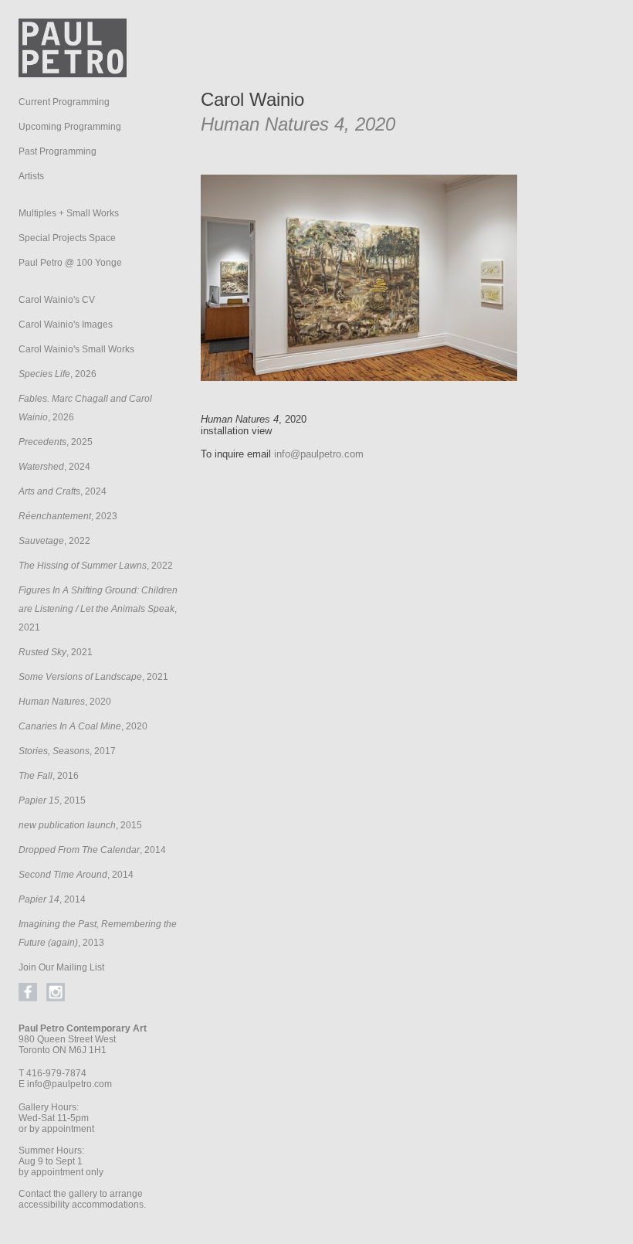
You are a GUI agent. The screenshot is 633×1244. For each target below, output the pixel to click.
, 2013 (98, 933)
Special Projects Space (67, 238)
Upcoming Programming (70, 126)
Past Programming (57, 151)
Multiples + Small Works (69, 213)
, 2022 (54, 540)
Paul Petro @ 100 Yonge (70, 262)
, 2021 (98, 609)
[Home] (73, 73)
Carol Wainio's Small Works (76, 349)
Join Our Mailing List (61, 967)
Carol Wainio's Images (66, 324)
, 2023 (68, 516)
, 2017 (67, 751)
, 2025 (56, 442)
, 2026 (57, 374)
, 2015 (52, 800)
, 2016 (49, 775)
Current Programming (64, 102)
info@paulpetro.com (69, 1084)
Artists (31, 176)
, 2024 (54, 466)
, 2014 (92, 850)
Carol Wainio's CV (57, 299)
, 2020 (65, 701)
